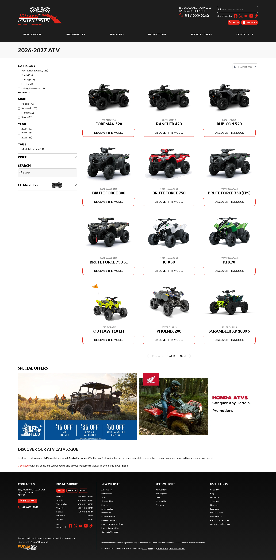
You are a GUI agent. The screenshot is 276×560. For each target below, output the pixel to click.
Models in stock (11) (32, 148)
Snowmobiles (107, 509)
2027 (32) (26, 128)
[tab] (60, 491)
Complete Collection (110, 532)
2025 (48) (26, 137)
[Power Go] (46, 547)
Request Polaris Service (220, 524)
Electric (104, 505)
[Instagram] (251, 16)
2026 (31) (26, 132)
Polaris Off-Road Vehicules (112, 524)
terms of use (162, 548)
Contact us (24, 465)
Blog (212, 493)
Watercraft (106, 513)
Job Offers (214, 501)
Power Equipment (109, 520)
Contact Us (244, 34)
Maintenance (216, 516)
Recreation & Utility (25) (34, 70)
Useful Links (219, 484)
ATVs (103, 497)
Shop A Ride (36, 542)
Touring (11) (28, 79)
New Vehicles (32, 34)
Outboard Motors (108, 516)
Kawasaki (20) (29, 108)
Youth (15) (27, 74)
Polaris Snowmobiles (110, 528)
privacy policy (147, 548)
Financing (117, 34)
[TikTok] (256, 16)
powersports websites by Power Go (60, 538)
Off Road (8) (28, 83)
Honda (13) (27, 112)
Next (183, 355)
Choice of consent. (177, 548)
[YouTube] (246, 16)
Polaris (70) (27, 103)
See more (22, 92)
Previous (157, 355)
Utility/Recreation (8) (33, 88)
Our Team (214, 497)
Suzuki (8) (26, 117)
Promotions (157, 34)
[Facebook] (236, 16)
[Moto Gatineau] (40, 15)
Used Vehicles (75, 34)
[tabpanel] (74, 508)
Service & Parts (201, 34)
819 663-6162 (197, 15)
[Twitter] (241, 16)
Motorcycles (106, 493)
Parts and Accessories (219, 520)
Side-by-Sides (107, 501)
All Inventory (106, 490)
